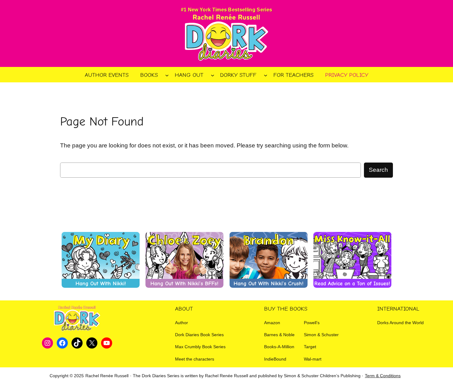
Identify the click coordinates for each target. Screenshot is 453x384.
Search (378, 170)
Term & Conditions (383, 375)
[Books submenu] (167, 75)
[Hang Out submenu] (212, 75)
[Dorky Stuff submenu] (265, 75)
